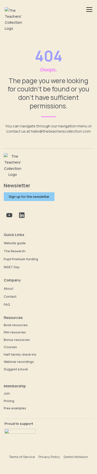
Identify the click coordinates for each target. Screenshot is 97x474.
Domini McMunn (76, 457)
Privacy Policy (49, 457)
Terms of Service (22, 457)
